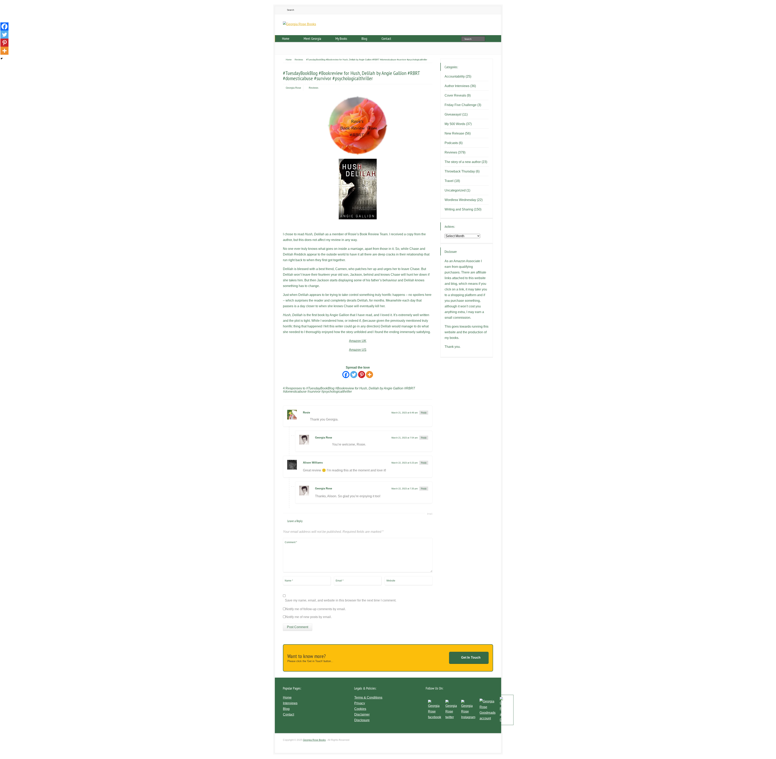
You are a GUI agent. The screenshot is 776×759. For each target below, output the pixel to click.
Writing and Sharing (459, 209)
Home (285, 38)
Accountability (455, 76)
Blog (364, 38)
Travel (449, 181)
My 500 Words (455, 124)
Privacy (359, 703)
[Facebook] (345, 374)
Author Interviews (457, 86)
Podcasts (451, 143)
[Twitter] (353, 374)
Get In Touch (471, 657)
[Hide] (1, 58)
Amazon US (357, 349)
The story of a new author (463, 162)
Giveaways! (453, 114)
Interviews (290, 703)
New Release (454, 133)
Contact (386, 38)
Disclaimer (362, 714)
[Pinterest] (361, 374)
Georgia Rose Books (314, 740)
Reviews (313, 87)
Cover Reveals (455, 95)
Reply (424, 412)
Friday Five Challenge (461, 105)
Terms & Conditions (368, 697)
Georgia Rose (293, 87)
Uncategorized (455, 190)
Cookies (360, 709)
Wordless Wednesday (460, 200)
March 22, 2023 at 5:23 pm (404, 462)
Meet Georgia (312, 38)
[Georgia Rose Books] (299, 24)
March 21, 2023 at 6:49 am (404, 412)
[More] (369, 374)
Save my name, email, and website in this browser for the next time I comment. (340, 600)
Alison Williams (313, 462)
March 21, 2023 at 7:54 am (404, 437)
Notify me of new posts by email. (309, 617)
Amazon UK (357, 341)
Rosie (306, 412)
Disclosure (362, 720)
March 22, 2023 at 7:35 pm (404, 488)
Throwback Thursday (460, 171)
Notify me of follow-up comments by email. (316, 609)
